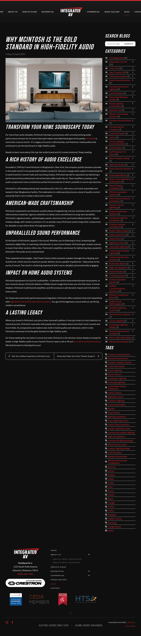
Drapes (111, 475)
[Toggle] (133, 63)
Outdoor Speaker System (120, 362)
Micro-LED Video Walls (120, 337)
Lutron (111, 471)
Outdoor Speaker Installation (117, 225)
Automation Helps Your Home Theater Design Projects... (79, 356)
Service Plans (29, 12)
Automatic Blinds (117, 263)
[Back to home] (71, 12)
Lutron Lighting (116, 321)
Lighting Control (117, 242)
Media (111, 495)
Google (111, 503)
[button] (70, 613)
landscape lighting (116, 382)
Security (112, 467)
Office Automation (118, 76)
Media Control (115, 518)
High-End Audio (116, 164)
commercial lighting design (120, 440)
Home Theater (116, 271)
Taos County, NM (117, 72)
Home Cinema (114, 392)
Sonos (111, 491)
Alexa (110, 499)
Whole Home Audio (117, 444)
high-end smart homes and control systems (30, 301)
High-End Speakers (118, 267)
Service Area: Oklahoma (66, 562)
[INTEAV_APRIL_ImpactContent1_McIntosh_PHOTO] (54, 90)
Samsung (112, 522)
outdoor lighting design (119, 448)
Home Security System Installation (119, 199)
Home (54, 550)
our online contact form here (87, 341)
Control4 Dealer (117, 133)
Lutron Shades (116, 93)
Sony (110, 487)
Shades (111, 408)
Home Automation (117, 404)
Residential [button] (48, 12)
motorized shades (116, 366)
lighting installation (117, 416)
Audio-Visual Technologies (115, 302)
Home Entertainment (118, 358)
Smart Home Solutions (119, 80)
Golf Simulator (115, 452)
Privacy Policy (130, 626)
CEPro (111, 510)
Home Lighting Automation (116, 104)
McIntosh (90, 138)
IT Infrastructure (117, 275)
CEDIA (111, 507)
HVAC (111, 530)
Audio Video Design (118, 231)
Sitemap (130, 622)
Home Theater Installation (116, 186)
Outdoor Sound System (120, 120)
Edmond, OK (115, 110)
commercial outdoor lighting (121, 432)
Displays (112, 514)
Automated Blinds (117, 175)
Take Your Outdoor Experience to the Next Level (31, 356)
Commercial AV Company (116, 128)
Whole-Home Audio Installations (117, 461)
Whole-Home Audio (118, 341)
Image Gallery (112, 12)
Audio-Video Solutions (118, 424)
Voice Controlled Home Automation (120, 180)
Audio (111, 479)
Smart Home (115, 239)
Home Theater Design (119, 158)
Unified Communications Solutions (117, 288)
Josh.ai (112, 137)
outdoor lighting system (119, 428)
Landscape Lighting (118, 246)
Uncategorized (116, 58)
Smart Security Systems (120, 168)
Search (128, 44)
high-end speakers (116, 436)
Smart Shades (115, 148)
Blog (127, 12)
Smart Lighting (115, 370)
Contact (55, 588)
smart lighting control (118, 420)
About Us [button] (13, 12)
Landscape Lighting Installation (118, 219)
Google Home (114, 526)
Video (111, 483)
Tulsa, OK (113, 68)
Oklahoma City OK (118, 62)
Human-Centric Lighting (116, 206)
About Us (56, 555)
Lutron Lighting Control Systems (117, 142)
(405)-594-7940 (25, 574)
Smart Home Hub (117, 235)
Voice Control (114, 374)
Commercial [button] (93, 12)
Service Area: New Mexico (67, 559)
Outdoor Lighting (116, 400)
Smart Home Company (120, 314)
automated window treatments (117, 387)
